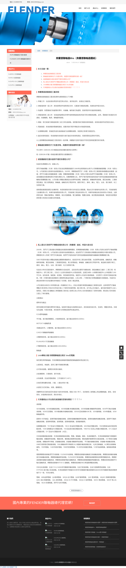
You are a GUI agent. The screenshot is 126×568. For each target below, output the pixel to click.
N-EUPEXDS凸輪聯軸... (60, 538)
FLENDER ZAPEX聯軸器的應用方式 (20, 61)
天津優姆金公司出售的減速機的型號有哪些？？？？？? (61, 87)
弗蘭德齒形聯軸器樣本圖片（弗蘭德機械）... (98, 537)
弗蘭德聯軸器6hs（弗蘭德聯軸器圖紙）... (97, 527)
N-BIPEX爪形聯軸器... (59, 523)
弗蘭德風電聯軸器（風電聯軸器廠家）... (96, 547)
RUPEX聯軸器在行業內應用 (18, 55)
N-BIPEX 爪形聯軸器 (14, 74)
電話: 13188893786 (15, 2)
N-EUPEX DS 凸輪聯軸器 (16, 81)
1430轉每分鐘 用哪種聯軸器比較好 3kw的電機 (58, 84)
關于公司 (87, 8)
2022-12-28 (57, 526)
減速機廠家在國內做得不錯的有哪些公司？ (57, 79)
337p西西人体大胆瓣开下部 (8, 567)
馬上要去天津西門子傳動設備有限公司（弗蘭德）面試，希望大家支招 (66, 82)
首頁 (80, 8)
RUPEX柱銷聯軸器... (59, 531)
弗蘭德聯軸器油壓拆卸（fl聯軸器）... (95, 542)
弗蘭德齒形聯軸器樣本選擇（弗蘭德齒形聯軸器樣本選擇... (101, 522)
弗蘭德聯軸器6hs (76, 490)
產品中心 (95, 8)
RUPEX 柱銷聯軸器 (14, 78)
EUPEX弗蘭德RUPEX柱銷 (63, 562)
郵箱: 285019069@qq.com (35, 2)
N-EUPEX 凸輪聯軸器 (15, 85)
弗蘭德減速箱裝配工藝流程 (52, 73)
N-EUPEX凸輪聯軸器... (60, 545)
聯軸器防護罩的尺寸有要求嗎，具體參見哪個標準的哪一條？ (63, 76)
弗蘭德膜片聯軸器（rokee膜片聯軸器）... (97, 532)
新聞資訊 (104, 8)
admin (68, 62)
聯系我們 (112, 8)
